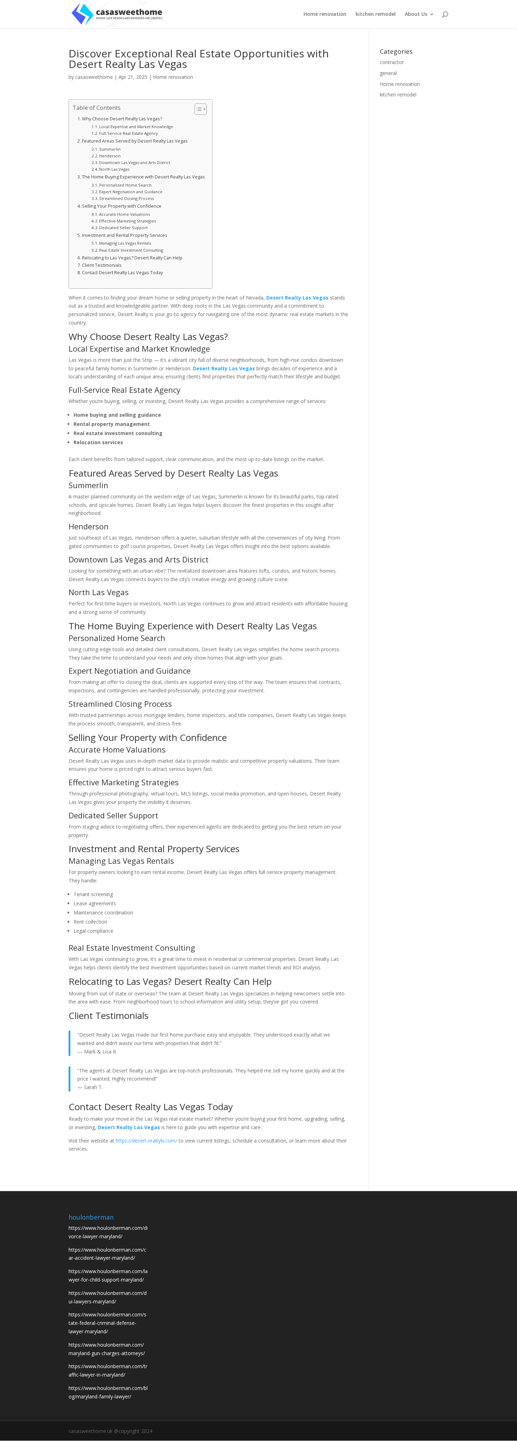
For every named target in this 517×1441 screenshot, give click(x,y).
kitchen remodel (376, 14)
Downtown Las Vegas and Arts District (134, 162)
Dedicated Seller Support (123, 227)
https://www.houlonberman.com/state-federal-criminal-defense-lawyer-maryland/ (107, 1323)
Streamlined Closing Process (126, 198)
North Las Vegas (114, 169)
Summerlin (110, 149)
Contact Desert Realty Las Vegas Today (122, 273)
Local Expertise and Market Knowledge (136, 126)
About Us (416, 14)
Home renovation (325, 14)
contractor (392, 62)
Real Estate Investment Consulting (131, 250)
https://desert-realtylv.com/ (146, 1140)
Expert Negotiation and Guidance (130, 191)
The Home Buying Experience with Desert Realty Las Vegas (143, 177)
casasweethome (94, 77)
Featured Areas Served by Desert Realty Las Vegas (135, 141)
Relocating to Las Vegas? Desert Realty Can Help (132, 258)
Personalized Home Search (125, 185)
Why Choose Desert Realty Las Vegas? (122, 119)
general (388, 73)
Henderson (110, 155)
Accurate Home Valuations (124, 214)
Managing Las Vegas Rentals (125, 243)
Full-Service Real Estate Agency (128, 133)
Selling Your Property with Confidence (121, 206)
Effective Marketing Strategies (127, 221)
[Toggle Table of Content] (197, 109)
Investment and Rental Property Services (124, 235)
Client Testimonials (102, 265)
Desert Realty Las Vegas (297, 297)
